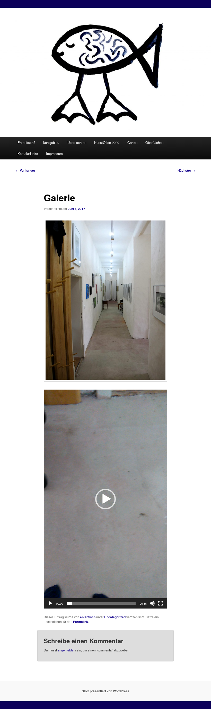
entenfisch (87, 617)
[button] (105, 499)
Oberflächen (154, 142)
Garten (132, 142)
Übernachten (76, 142)
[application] (105, 499)
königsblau (51, 142)
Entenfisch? (26, 142)
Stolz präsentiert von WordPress (105, 691)
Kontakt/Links (27, 153)
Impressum (54, 153)
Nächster (186, 170)
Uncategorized (115, 617)
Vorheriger (25, 170)
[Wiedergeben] (50, 603)
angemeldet (66, 650)
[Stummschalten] (152, 603)
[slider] (101, 603)
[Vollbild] (160, 603)
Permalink (80, 621)
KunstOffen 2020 (106, 142)
